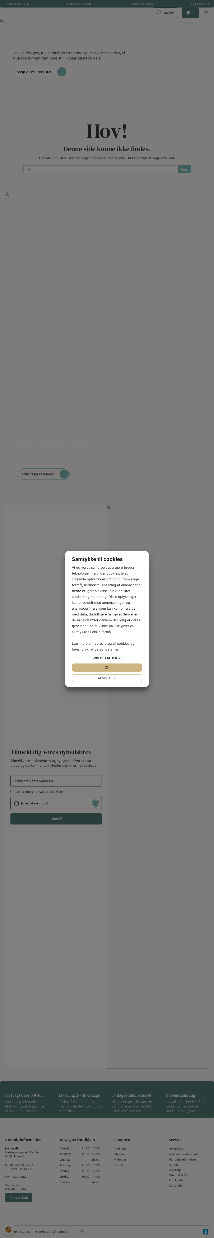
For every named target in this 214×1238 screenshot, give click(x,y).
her (115, 649)
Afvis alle (107, 678)
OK (107, 667)
